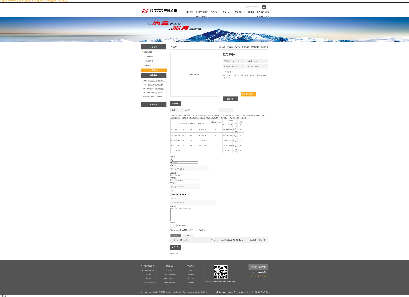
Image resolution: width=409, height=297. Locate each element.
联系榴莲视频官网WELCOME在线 (263, 14)
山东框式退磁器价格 (169, 274)
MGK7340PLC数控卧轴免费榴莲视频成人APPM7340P (153, 93)
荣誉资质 (238, 12)
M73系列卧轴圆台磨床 (170, 282)
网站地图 (3, 296)
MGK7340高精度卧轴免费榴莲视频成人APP (153, 89)
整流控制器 (149, 61)
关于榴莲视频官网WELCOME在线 (202, 14)
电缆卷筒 (148, 65)
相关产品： (176, 247)
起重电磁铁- (183, 240)
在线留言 (149, 278)
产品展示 (214, 12)
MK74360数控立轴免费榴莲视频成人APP (153, 81)
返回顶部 (253, 240)
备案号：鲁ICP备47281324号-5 (225, 292)
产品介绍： (176, 103)
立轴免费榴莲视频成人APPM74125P (153, 97)
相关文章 (153, 104)
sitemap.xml (242, 292)
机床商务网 (258, 292)
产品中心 (237, 47)
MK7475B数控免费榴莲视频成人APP (170, 278)
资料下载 (250, 12)
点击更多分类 (153, 70)
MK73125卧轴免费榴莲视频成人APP (153, 85)
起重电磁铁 (148, 52)
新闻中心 (226, 12)
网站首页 (189, 12)
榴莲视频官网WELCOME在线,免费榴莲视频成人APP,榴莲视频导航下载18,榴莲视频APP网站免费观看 (33, 1)
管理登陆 (265, 292)
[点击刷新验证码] (181, 225)
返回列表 (262, 240)
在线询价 (230, 99)
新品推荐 (153, 75)
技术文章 (191, 278)
